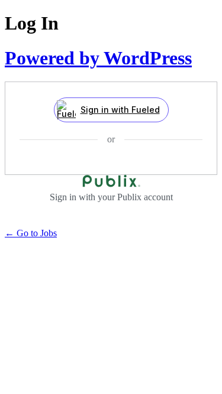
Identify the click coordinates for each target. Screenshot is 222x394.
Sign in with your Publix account (111, 197)
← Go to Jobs (31, 233)
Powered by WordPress (98, 58)
